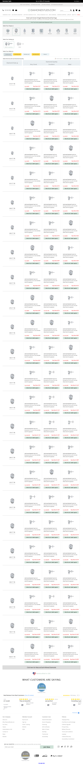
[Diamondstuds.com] (41, 10)
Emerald (33, 33)
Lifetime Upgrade (45, 4)
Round (8, 33)
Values (4, 727)
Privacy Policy (65, 727)
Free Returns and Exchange (68, 722)
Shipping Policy (65, 719)
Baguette (66, 33)
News (4, 734)
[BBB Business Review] (36, 756)
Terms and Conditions (67, 731)
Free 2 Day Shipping (25, 4)
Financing (44, 724)
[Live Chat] (13, 10)
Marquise (50, 33)
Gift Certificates (46, 727)
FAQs (23, 729)
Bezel (20, 47)
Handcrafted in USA (43, 673)
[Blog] (71, 747)
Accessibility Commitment (68, 739)
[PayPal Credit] (56, 756)
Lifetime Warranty (66, 736)
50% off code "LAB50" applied (32, 89)
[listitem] (21, 704)
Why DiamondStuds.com (8, 722)
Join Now (47, 747)
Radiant (75, 33)
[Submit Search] (71, 10)
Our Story (5, 724)
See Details (76, 1)
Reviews (4, 736)
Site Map (44, 731)
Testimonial (45, 734)
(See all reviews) (29, 695)
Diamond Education (47, 719)
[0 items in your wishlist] (76, 10)
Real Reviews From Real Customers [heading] (14, 695)
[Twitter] (62, 747)
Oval (17, 33)
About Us (5, 719)
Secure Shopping (46, 722)
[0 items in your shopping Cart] (79, 10)
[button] (77, 695)
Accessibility (45, 736)
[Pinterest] (68, 747)
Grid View (66, 58)
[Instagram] (58, 747)
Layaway (64, 734)
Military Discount (66, 729)
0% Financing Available (57, 4)
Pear (25, 33)
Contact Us (5, 731)
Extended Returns (35, 4)
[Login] (73, 10)
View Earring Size (59, 58)
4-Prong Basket (10, 47)
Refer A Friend (45, 729)
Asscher (58, 33)
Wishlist (24, 727)
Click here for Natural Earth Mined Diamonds (41, 667)
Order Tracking (26, 724)
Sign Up (24, 722)
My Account (25, 719)
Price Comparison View (75, 58)
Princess (41, 33)
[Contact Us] (16, 10)
